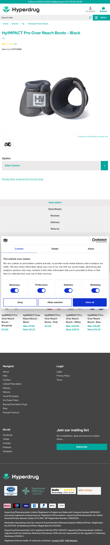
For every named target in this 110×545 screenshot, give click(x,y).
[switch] (41, 290)
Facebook (7, 435)
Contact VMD (58, 540)
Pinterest (7, 447)
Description (55, 202)
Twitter (6, 439)
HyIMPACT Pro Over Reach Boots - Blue (95, 319)
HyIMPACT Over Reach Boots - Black (31, 319)
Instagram (7, 451)
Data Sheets (55, 209)
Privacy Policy (63, 375)
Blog (5, 408)
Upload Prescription (12, 383)
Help (5, 375)
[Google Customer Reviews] (89, 491)
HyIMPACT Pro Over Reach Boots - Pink (52, 319)
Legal (59, 371)
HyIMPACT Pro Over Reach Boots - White (74, 319)
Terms (59, 379)
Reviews (55, 215)
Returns (55, 228)
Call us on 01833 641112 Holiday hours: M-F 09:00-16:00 (55, 1)
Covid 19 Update (10, 396)
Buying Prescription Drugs (15, 404)
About (6, 371)
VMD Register (71, 540)
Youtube (7, 443)
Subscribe (81, 446)
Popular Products (11, 412)
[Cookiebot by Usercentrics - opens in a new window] (94, 240)
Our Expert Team (11, 400)
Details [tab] (55, 249)
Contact (7, 379)
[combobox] (46, 17)
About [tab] (91, 249)
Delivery (55, 222)
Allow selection (55, 302)
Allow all (90, 302)
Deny (20, 302)
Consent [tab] (19, 249)
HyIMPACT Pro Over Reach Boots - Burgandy (9, 320)
